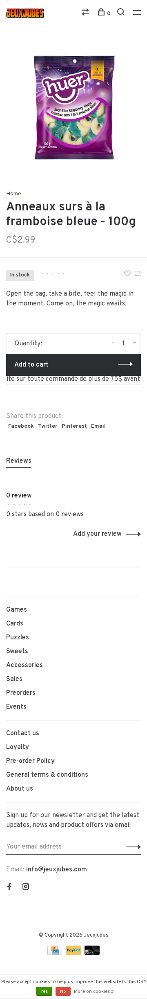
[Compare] (86, 13)
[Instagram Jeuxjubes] (25, 888)
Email (98, 426)
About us (19, 789)
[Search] (122, 13)
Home (13, 193)
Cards (14, 624)
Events (16, 707)
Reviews (18, 461)
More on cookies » (94, 991)
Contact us (22, 733)
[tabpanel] (73, 108)
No (63, 991)
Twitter (48, 426)
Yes (44, 991)
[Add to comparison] (137, 275)
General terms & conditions (47, 775)
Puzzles (17, 638)
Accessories (24, 665)
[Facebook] (9, 888)
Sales (14, 679)
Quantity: (28, 344)
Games (16, 610)
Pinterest (74, 426)
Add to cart (31, 365)
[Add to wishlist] (128, 275)
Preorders (21, 693)
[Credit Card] (55, 953)
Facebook (21, 426)
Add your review (97, 534)
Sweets (17, 652)
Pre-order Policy (30, 761)
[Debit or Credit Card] (92, 953)
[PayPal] (74, 953)
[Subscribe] (131, 847)
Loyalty (17, 747)
